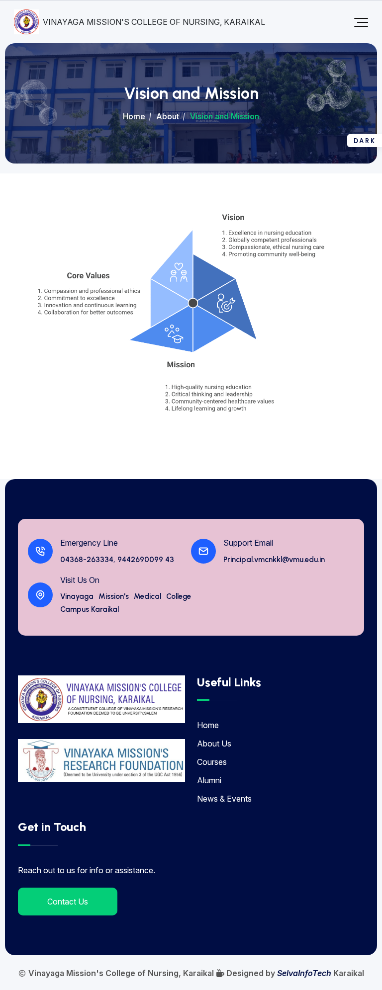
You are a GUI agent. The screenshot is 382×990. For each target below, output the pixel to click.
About (167, 116)
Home (134, 116)
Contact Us (67, 902)
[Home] (101, 699)
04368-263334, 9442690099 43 (117, 559)
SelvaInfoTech (304, 973)
